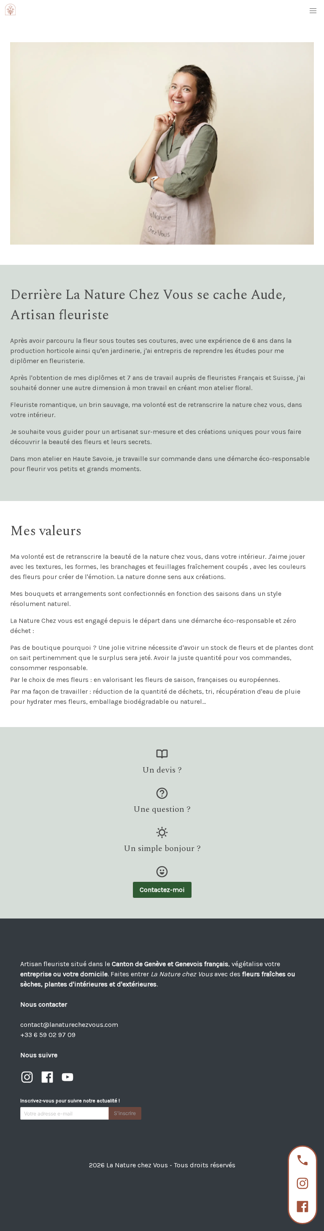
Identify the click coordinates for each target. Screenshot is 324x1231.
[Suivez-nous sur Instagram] (302, 1185)
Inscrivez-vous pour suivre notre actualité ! (70, 1101)
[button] (313, 11)
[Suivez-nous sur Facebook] (302, 1208)
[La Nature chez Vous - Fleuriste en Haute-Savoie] (13, 11)
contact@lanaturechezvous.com (69, 1025)
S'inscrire (125, 1113)
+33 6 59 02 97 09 (48, 1035)
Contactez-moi (162, 890)
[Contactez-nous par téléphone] (302, 1161)
